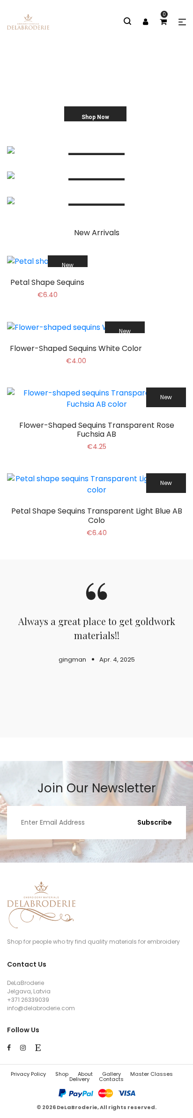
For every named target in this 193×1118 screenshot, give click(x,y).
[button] (182, 22)
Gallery (111, 1074)
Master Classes (151, 1074)
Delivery (79, 1079)
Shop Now (95, 117)
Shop (61, 1074)
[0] (163, 22)
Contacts (111, 1079)
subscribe (154, 822)
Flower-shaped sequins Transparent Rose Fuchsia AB (96, 430)
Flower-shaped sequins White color (76, 348)
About (85, 1074)
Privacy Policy (28, 1074)
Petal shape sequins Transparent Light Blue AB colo (96, 515)
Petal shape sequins (47, 282)
